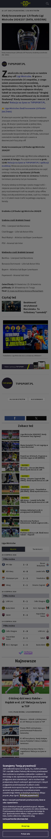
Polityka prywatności (29, 795)
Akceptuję (25, 826)
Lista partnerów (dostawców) (15, 819)
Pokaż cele (25, 834)
